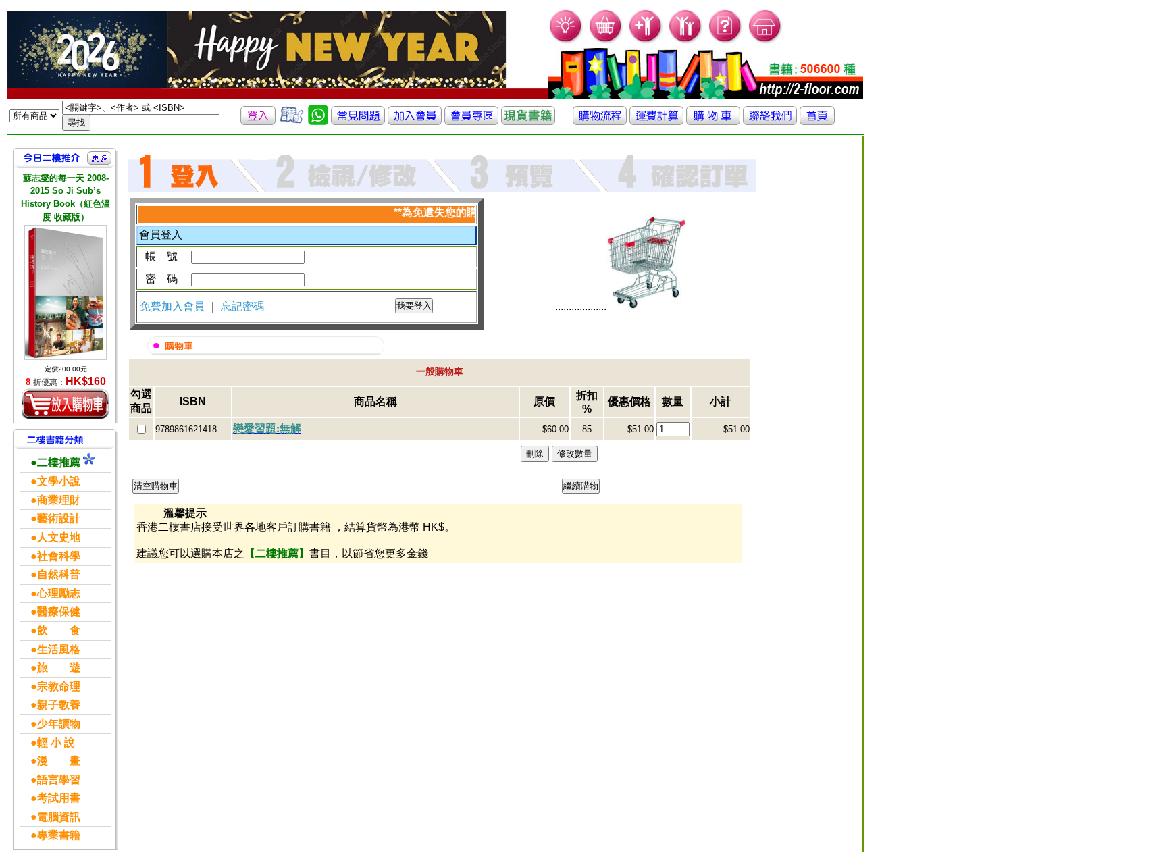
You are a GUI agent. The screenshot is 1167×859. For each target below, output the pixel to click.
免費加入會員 (173, 306)
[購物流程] (600, 121)
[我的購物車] (606, 41)
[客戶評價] (291, 121)
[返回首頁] (817, 121)
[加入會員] (646, 41)
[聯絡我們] (770, 121)
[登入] (258, 121)
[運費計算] (656, 121)
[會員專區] (471, 121)
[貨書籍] (528, 121)
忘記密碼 (242, 306)
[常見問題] (725, 41)
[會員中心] (685, 41)
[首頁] (765, 41)
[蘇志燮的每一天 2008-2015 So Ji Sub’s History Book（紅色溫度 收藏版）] (65, 292)
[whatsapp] (318, 121)
